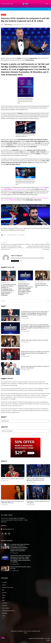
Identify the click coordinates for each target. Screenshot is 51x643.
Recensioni (4, 603)
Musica (3, 14)
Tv (2, 618)
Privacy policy (14, 631)
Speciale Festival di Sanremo (8, 610)
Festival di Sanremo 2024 (12, 234)
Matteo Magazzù (8, 24)
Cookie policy (20, 631)
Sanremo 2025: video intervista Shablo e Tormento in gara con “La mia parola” (35, 367)
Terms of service (27, 631)
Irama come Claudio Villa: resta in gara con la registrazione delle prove (12, 502)
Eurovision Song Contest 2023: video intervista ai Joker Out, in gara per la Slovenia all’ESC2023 (22, 390)
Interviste (4, 592)
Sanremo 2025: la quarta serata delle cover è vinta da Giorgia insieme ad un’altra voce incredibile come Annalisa (35, 353)
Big (4, 234)
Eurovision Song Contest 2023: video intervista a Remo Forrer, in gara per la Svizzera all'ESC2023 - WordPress (25, 388)
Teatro (3, 615)
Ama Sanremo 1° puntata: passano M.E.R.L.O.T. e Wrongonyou (38, 502)
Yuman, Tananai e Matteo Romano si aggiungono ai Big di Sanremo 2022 (35, 479)
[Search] (48, 301)
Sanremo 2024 (21, 234)
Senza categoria (5, 608)
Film (3, 590)
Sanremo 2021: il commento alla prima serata (12, 478)
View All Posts (15, 260)
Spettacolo (4, 613)
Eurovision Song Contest (7, 587)
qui (22, 228)
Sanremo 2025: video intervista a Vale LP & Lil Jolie (41, 285)
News (3, 597)
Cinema (4, 584)
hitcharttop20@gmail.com (8, 529)
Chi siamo (4, 582)
